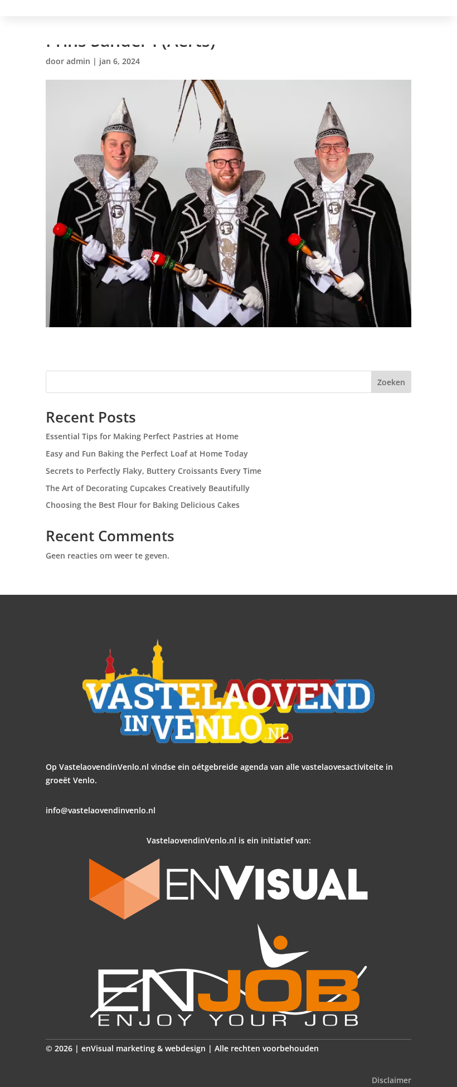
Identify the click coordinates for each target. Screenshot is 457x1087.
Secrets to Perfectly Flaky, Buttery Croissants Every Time (153, 470)
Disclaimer (391, 1080)
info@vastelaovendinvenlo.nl (100, 810)
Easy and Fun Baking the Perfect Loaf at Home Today (147, 453)
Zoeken (391, 382)
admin (78, 61)
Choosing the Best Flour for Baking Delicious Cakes (143, 504)
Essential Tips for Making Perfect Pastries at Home (142, 436)
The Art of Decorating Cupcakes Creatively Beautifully (148, 488)
